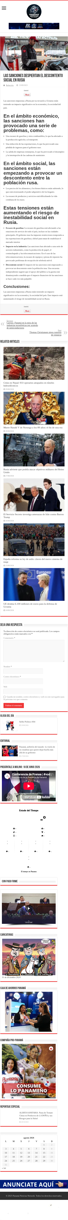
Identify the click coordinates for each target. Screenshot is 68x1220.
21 (36, 1157)
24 (6, 1161)
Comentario (9, 638)
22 (44, 1157)
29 (44, 1161)
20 (29, 1157)
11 (13, 1153)
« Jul (4, 1168)
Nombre (7, 666)
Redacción (10, 85)
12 (21, 1153)
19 (21, 1157)
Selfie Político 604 (27, 722)
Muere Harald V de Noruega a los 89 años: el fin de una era (32, 427)
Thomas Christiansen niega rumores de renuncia (45, 332)
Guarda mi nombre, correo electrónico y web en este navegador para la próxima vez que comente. (33, 698)
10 (6, 1153)
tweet (26, 90)
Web (5, 687)
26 (21, 1161)
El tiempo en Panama (29, 871)
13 (29, 1153)
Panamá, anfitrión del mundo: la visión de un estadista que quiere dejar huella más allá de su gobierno (37, 750)
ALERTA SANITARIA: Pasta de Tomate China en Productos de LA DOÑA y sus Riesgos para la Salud (36, 1115)
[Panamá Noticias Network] (34, 11)
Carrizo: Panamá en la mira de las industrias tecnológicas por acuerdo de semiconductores (22, 324)
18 (13, 1157)
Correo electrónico (12, 676)
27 (29, 1161)
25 (13, 1161)
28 (36, 1161)
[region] (29, 909)
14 (36, 1153)
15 (44, 1153)
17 (6, 1157)
